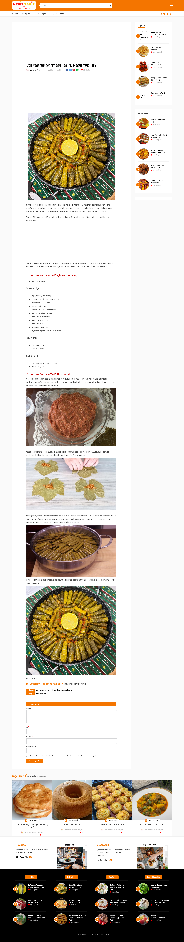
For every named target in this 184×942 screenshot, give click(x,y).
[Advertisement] (71, 40)
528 (153, 890)
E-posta (29, 737)
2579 (154, 95)
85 (31, 890)
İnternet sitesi (31, 746)
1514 (154, 83)
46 (113, 892)
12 (84, 70)
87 (31, 905)
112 (31, 920)
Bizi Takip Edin (22, 857)
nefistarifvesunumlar (38, 70)
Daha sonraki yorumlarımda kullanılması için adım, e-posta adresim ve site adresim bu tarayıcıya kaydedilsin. (66, 756)
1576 (154, 67)
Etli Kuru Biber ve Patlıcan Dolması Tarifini (45, 684)
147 (154, 185)
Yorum (29, 708)
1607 (154, 37)
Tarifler (15, 14)
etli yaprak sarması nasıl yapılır (61, 690)
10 (82, 832)
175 (154, 170)
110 (113, 922)
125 (153, 155)
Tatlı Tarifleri (73, 820)
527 (153, 905)
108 (113, 905)
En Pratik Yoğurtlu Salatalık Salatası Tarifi (117, 887)
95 (153, 125)
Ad (27, 727)
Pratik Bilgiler (41, 14)
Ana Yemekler (41, 694)
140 (154, 140)
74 (72, 922)
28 (162, 832)
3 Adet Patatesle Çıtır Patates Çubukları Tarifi (77, 918)
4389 (154, 52)
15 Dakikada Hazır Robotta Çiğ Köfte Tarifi (117, 918)
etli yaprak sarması (42, 690)
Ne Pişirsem (27, 14)
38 (72, 905)
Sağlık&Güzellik (57, 14)
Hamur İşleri (33, 820)
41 (72, 890)
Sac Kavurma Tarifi (158, 93)
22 (42, 835)
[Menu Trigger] (171, 5)
